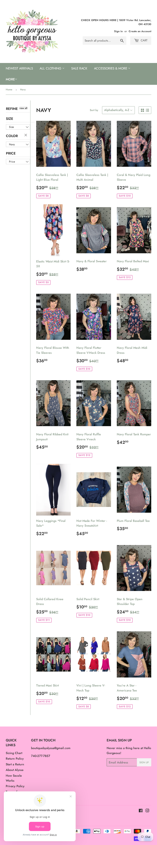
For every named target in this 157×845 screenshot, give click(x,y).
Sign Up (144, 762)
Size (9, 118)
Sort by (94, 110)
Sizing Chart (14, 753)
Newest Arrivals (19, 68)
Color (12, 135)
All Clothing (51, 68)
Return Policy (15, 758)
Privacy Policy (15, 786)
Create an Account (140, 31)
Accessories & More (111, 68)
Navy (12, 144)
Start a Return (15, 764)
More (10, 79)
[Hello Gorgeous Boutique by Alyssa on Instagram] (147, 811)
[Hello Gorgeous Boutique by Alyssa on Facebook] (141, 811)
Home (9, 89)
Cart (143, 40)
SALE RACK (79, 68)
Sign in (118, 31)
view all (23, 108)
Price (11, 153)
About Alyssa (14, 770)
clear (26, 135)
